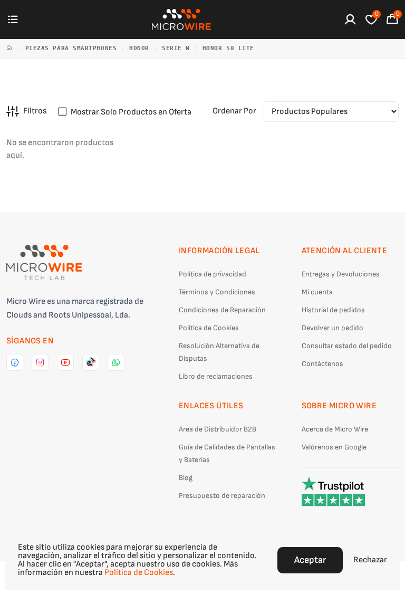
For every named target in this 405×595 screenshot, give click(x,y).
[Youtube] (65, 362)
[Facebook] (14, 362)
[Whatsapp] (116, 362)
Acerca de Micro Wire (335, 429)
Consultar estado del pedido (347, 345)
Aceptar (310, 559)
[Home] (9, 48)
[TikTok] (90, 362)
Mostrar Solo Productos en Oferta (131, 112)
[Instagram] (40, 362)
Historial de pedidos (333, 309)
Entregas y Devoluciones (341, 274)
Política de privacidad (212, 274)
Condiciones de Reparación (222, 309)
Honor (139, 48)
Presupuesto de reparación (222, 495)
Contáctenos (322, 363)
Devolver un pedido (332, 327)
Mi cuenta (317, 291)
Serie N (176, 48)
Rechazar (370, 560)
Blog (185, 477)
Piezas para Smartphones (71, 48)
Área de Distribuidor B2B (217, 429)
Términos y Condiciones (217, 291)
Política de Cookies (209, 327)
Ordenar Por (234, 111)
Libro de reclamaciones (216, 376)
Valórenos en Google (334, 447)
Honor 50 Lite (228, 48)
